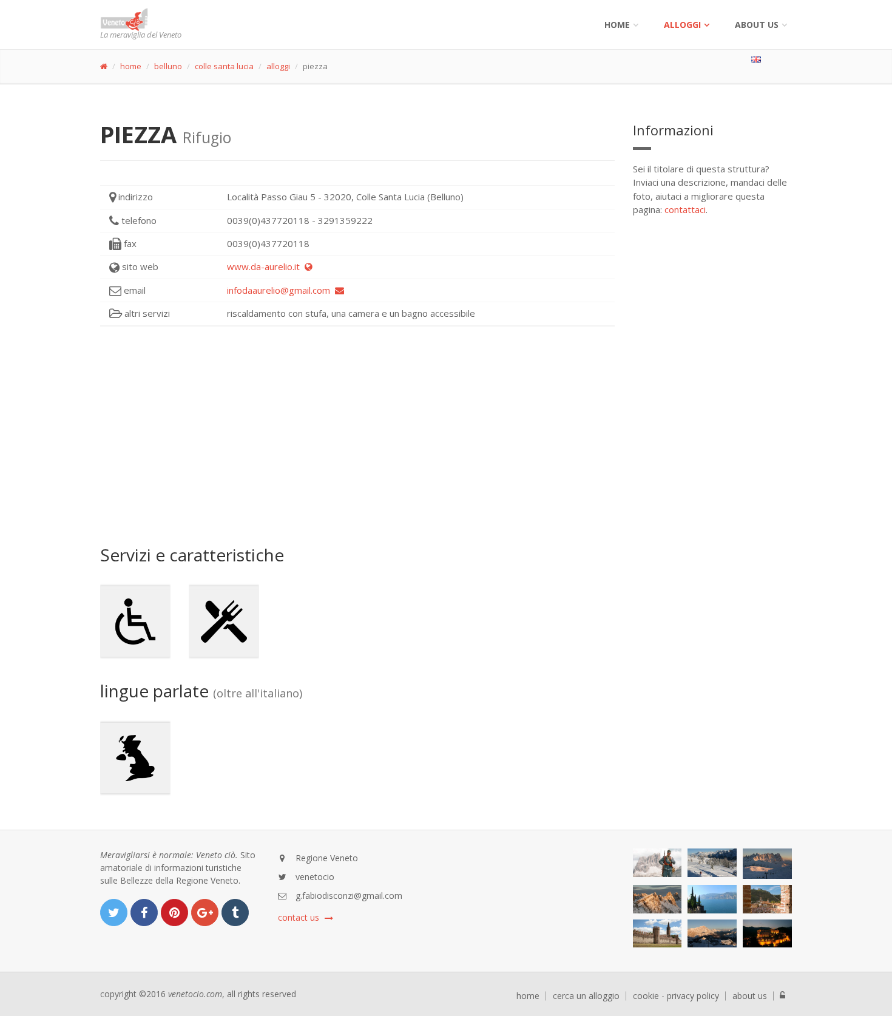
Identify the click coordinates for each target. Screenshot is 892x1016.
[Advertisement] (357, 436)
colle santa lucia (224, 66)
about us (749, 996)
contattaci (685, 209)
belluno (168, 66)
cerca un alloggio (586, 996)
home (130, 66)
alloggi (682, 24)
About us (757, 24)
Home (617, 24)
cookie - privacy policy (676, 996)
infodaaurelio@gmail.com (281, 290)
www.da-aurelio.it (266, 266)
